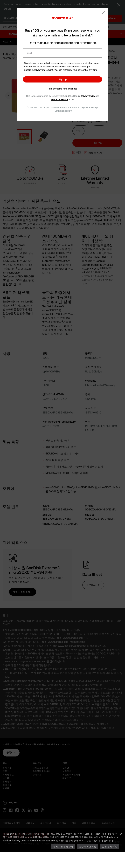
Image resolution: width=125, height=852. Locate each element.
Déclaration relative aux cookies (37, 840)
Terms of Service (59, 99)
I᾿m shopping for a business (63, 88)
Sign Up (63, 79)
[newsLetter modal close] (103, 13)
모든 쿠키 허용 (109, 846)
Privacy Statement (43, 70)
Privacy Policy (88, 96)
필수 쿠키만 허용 (87, 846)
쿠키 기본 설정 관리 (63, 846)
